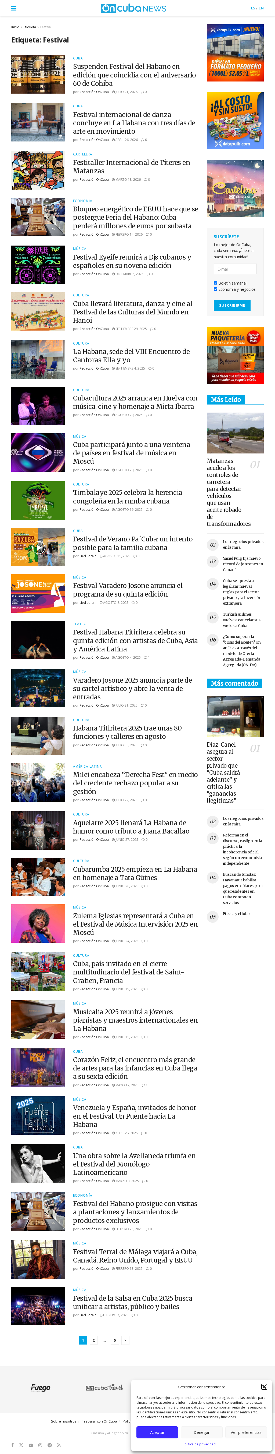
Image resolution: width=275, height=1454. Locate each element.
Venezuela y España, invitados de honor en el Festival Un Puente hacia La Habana (134, 1116)
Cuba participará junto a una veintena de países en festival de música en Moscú (131, 453)
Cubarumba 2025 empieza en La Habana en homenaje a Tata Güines (135, 873)
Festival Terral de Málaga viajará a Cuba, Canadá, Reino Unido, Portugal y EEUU (135, 1256)
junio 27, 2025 (126, 839)
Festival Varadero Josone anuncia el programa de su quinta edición (128, 589)
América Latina (87, 766)
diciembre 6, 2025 (129, 274)
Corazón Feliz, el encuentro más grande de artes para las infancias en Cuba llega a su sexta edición (135, 1068)
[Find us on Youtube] (31, 1445)
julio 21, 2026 (126, 92)
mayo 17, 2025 (127, 1085)
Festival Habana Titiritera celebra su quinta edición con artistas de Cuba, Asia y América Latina (135, 640)
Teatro (80, 624)
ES (253, 7)
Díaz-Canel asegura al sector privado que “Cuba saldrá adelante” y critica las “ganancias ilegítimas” (223, 772)
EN (261, 7)
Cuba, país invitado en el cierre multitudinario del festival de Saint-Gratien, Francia (128, 972)
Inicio (15, 27)
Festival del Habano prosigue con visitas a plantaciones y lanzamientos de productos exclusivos (135, 1212)
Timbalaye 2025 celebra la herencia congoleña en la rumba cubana (127, 496)
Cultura (81, 295)
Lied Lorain (87, 556)
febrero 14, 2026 (129, 234)
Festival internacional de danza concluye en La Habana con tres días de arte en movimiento (134, 123)
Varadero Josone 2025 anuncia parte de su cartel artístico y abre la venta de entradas (132, 688)
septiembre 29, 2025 (131, 329)
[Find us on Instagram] (40, 1445)
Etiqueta (30, 27)
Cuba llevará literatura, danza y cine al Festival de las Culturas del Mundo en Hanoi (133, 312)
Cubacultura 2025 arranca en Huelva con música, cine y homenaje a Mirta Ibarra (135, 402)
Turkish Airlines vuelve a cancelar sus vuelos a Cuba (241, 620)
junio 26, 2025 (126, 886)
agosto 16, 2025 (129, 509)
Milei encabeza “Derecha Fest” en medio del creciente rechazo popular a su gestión (135, 783)
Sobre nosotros (64, 1421)
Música (79, 248)
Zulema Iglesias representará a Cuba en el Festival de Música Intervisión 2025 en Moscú (135, 924)
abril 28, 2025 (126, 1133)
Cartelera (82, 154)
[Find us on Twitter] (21, 1445)
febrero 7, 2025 (115, 1315)
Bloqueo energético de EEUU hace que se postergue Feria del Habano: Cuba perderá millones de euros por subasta (135, 217)
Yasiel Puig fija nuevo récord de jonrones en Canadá (243, 564)
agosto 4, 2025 (128, 657)
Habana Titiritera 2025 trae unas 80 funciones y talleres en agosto (127, 732)
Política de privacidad (199, 1444)
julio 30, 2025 (126, 745)
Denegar (202, 1432)
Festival (46, 27)
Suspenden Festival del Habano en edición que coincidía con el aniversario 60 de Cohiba (134, 74)
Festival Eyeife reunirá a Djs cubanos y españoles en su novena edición (132, 261)
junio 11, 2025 (126, 1037)
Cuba (78, 58)
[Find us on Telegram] (50, 1445)
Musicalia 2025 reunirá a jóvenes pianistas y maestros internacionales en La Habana (135, 1020)
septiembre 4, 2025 (130, 368)
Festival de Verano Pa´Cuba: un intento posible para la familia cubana (133, 543)
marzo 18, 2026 (128, 179)
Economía (82, 201)
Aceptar (157, 1432)
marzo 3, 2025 (127, 1181)
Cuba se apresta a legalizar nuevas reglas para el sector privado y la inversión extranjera (242, 592)
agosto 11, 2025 (116, 556)
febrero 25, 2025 (129, 1229)
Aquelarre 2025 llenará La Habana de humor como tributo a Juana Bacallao (131, 827)
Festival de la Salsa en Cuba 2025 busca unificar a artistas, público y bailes (132, 1302)
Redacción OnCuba (94, 92)
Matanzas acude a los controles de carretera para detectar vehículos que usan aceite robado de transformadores (229, 492)
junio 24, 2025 (126, 941)
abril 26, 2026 (126, 139)
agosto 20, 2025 (129, 415)
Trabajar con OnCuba (99, 1421)
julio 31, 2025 (126, 705)
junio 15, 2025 (126, 989)
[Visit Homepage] (134, 8)
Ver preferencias (246, 1432)
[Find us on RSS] (59, 1445)
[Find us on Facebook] (12, 1445)
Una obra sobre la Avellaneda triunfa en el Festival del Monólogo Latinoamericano (134, 1164)
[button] (264, 1386)
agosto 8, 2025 (115, 602)
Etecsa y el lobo (236, 913)
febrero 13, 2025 (129, 1268)
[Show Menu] (13, 8)
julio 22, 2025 (126, 800)
